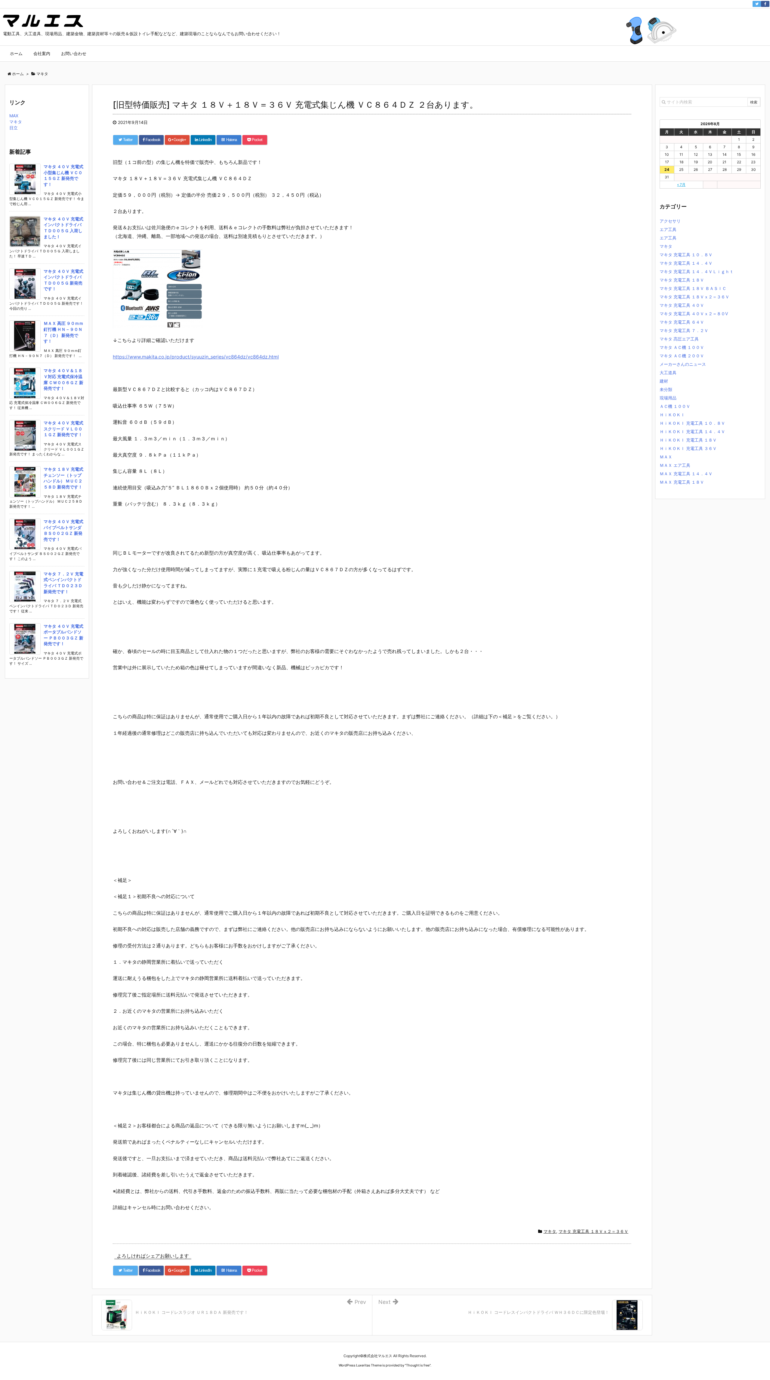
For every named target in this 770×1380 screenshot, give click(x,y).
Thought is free (418, 1365)
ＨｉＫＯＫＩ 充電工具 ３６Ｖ (688, 448)
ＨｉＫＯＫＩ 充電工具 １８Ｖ (688, 439)
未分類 (666, 389)
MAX (13, 115)
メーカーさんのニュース (683, 364)
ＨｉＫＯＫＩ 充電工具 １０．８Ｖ (692, 423)
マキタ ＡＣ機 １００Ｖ (682, 347)
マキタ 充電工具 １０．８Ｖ (686, 254)
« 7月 (681, 184)
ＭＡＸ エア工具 (675, 465)
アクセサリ (670, 220)
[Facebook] (765, 4)
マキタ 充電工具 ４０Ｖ (682, 305)
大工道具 (668, 372)
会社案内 (41, 53)
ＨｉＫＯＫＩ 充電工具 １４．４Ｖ (692, 431)
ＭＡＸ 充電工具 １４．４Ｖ (686, 473)
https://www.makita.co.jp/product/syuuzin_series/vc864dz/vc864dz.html (196, 357)
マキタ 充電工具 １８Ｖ (682, 279)
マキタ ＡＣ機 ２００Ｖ (682, 355)
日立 (13, 127)
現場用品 (668, 397)
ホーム (16, 53)
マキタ (550, 1231)
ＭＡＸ (666, 456)
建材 (664, 381)
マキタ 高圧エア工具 (679, 338)
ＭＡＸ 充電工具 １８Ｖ (682, 482)
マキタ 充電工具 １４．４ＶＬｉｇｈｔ (697, 271)
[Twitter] (757, 4)
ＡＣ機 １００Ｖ (675, 406)
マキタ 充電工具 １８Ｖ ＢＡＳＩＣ (693, 288)
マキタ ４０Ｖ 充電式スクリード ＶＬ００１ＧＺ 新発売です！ (63, 428)
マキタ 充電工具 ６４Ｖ (682, 322)
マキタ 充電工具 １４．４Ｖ (686, 263)
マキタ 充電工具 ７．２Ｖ (684, 330)
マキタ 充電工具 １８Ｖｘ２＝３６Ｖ (593, 1231)
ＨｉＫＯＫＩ (672, 414)
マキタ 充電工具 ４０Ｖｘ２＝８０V (694, 313)
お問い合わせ (73, 53)
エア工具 (668, 229)
